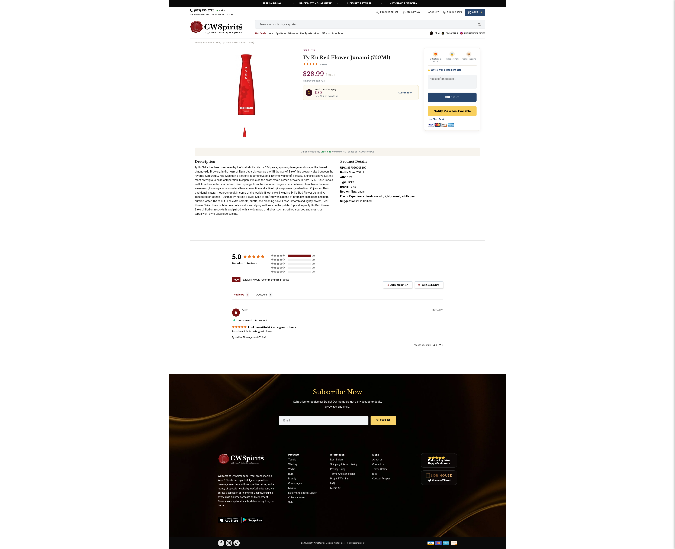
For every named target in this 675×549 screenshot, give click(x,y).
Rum (291, 473)
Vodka (291, 469)
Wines (291, 33)
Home (198, 42)
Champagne (295, 483)
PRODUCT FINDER (389, 12)
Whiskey (292, 464)
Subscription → (406, 92)
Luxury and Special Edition (302, 492)
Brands (336, 33)
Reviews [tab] (239, 294)
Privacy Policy (337, 469)
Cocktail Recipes (381, 478)
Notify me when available (452, 111)
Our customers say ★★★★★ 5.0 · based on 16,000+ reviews (337, 151)
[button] (435, 344)
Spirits (279, 33)
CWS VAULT (452, 33)
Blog (374, 473)
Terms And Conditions (342, 473)
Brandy (292, 478)
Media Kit (335, 488)
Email (441, 119)
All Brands (207, 42)
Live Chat (432, 119)
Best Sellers (336, 459)
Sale (290, 502)
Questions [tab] (262, 294)
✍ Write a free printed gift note (444, 70)
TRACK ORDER (454, 12)
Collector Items (296, 497)
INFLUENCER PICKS (474, 33)
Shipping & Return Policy (343, 464)
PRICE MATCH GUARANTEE (315, 3)
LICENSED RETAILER (359, 3)
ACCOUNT (433, 12)
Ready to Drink (308, 33)
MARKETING (413, 12)
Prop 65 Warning (339, 478)
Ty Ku (217, 42)
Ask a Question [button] (399, 284)
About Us (377, 459)
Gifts (324, 33)
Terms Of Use (380, 469)
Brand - (309, 50)
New (270, 33)
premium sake (302, 197)
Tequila (292, 459)
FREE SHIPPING (271, 3)
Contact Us (378, 464)
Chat (437, 33)
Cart (477, 12)
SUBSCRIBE (383, 420)
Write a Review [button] (430, 284)
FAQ (332, 483)
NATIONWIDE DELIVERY (403, 3)
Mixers (292, 488)
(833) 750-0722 (204, 10)
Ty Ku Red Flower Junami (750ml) (249, 337)
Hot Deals (260, 33)
